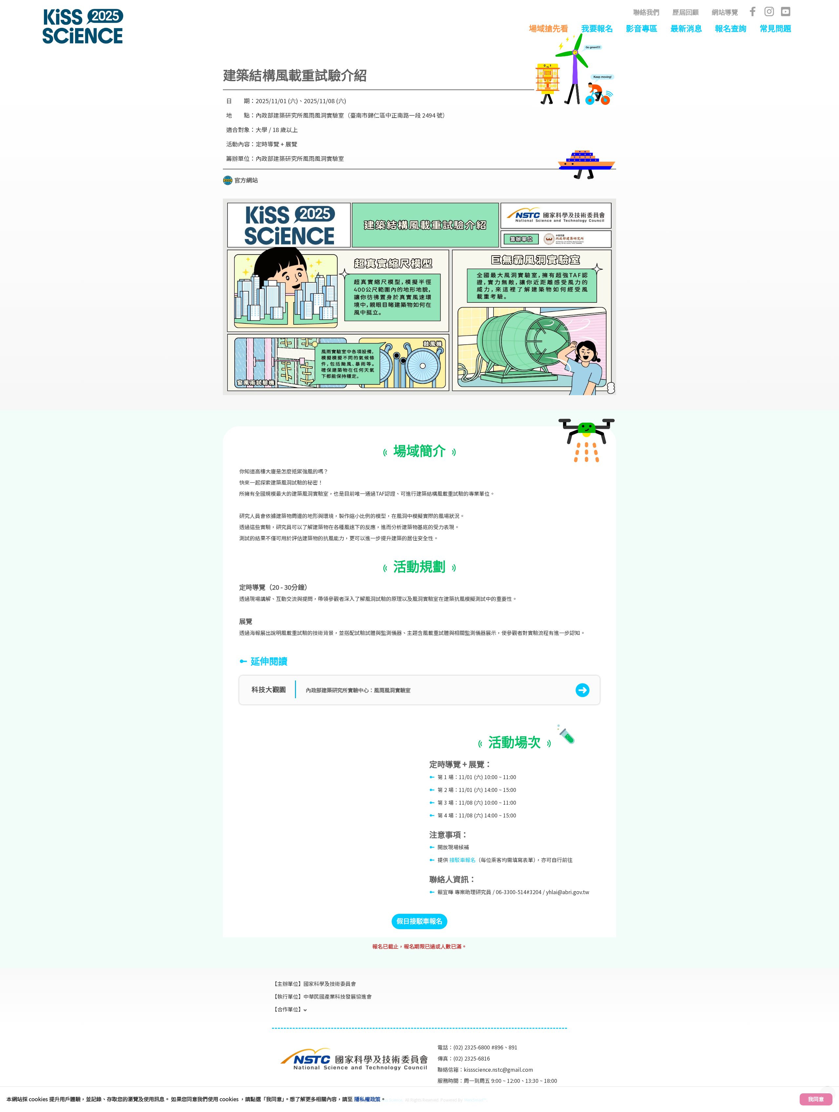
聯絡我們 (646, 12)
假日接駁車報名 (419, 921)
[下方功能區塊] (272, 1038)
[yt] (785, 11)
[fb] (753, 11)
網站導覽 (725, 12)
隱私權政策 (367, 1099)
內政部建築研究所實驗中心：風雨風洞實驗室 (358, 690)
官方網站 (246, 180)
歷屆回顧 (686, 12)
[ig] (769, 11)
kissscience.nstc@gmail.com (498, 1069)
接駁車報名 (462, 860)
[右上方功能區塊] (124, 10)
